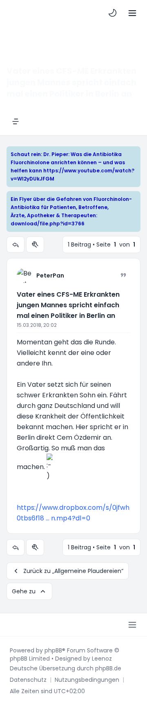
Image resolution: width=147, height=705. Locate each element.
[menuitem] (113, 13)
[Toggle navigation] (132, 13)
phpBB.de (108, 668)
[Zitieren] (123, 275)
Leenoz (102, 658)
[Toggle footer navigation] (132, 625)
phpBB (53, 650)
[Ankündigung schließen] (135, 152)
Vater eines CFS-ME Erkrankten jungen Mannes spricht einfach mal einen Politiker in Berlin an (68, 305)
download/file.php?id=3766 (48, 223)
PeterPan (50, 275)
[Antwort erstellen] (15, 244)
